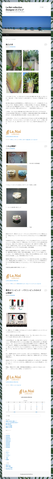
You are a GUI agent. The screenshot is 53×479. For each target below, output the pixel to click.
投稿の (8, 466)
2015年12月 (8, 438)
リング (32, 283)
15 (36, 406)
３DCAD (18, 283)
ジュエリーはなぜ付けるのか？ (12, 422)
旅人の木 (9, 44)
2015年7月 (8, 445)
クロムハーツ (28, 283)
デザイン (12, 139)
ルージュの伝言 (9, 425)
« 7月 (14, 412)
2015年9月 (8, 442)
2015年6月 (8, 447)
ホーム (7, 34)
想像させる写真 (9, 427)
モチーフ (24, 139)
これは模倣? (11, 146)
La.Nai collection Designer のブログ (15, 8)
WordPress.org (9, 469)
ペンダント (8, 455)
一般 (7, 458)
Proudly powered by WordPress (26, 474)
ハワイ (15, 139)
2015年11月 (8, 440)
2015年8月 (8, 444)
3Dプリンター (22, 283)
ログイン (7, 464)
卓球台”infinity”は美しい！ (11, 421)
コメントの (9, 467)
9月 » (37, 412)
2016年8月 (8, 435)
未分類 (7, 459)
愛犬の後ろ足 (8, 424)
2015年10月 (8, 441)
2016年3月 (8, 437)
